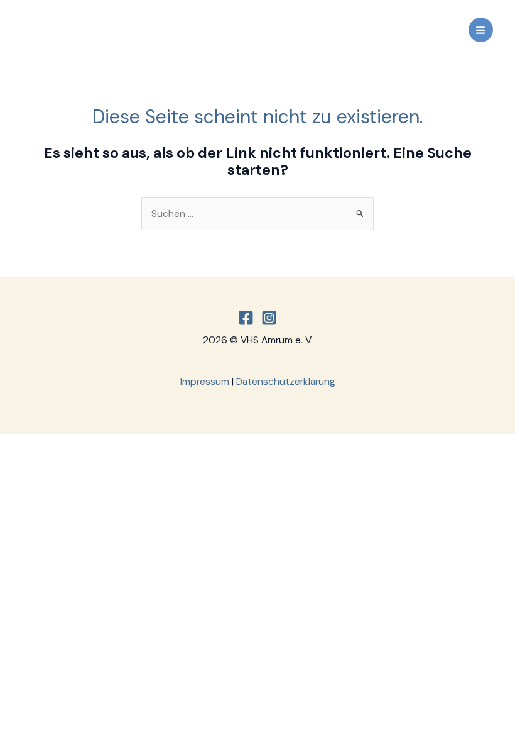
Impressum (204, 381)
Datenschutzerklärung (285, 381)
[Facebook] (246, 318)
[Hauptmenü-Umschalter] (481, 30)
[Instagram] (269, 318)
